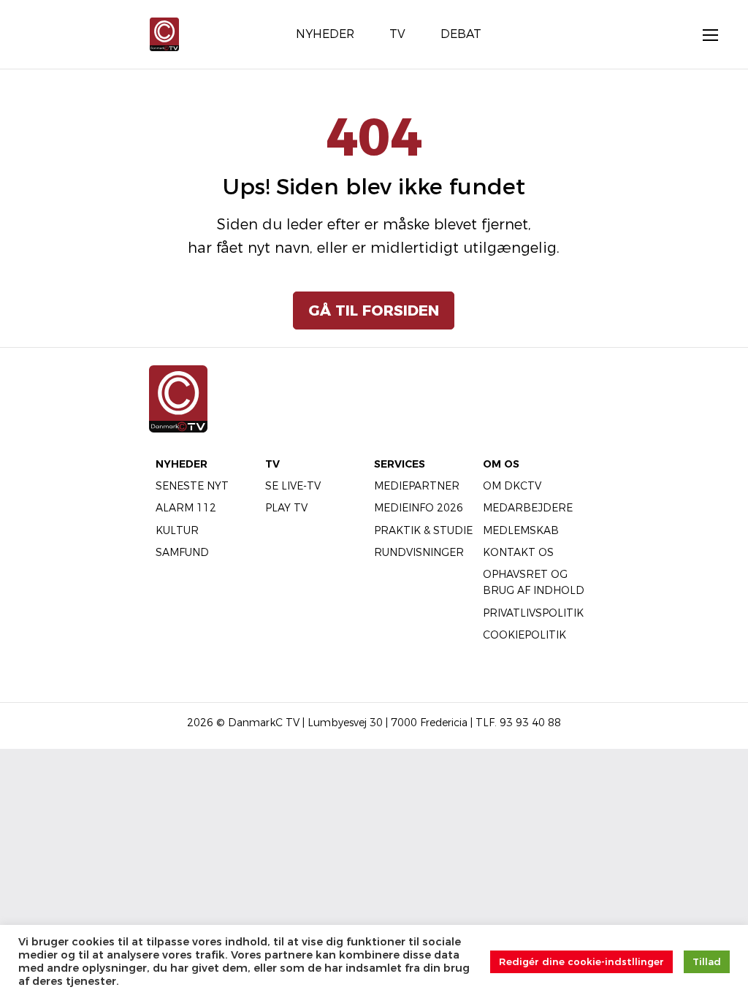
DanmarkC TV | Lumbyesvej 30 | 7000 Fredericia (348, 722)
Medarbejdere (528, 507)
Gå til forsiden (373, 310)
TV (272, 464)
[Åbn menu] (702, 34)
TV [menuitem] (397, 34)
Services (399, 464)
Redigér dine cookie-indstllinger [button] (581, 961)
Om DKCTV (512, 485)
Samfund (182, 552)
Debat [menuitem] (460, 34)
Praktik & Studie (423, 530)
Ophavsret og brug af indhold (533, 582)
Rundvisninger (419, 552)
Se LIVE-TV (293, 485)
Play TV (286, 507)
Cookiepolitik (524, 634)
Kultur (177, 530)
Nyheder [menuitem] (325, 34)
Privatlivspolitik (533, 613)
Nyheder (181, 464)
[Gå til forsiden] (164, 33)
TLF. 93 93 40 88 (518, 722)
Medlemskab (521, 530)
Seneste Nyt (192, 485)
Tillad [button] (706, 961)
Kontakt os (518, 552)
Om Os (501, 464)
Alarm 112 (186, 507)
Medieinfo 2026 (418, 507)
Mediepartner (416, 485)
